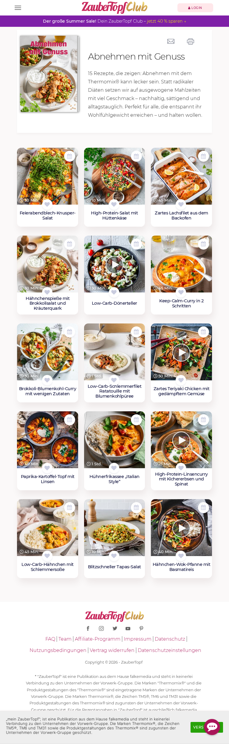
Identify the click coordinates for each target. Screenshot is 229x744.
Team (65, 639)
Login (196, 8)
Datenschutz (170, 639)
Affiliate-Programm (97, 639)
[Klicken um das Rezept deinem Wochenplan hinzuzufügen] (69, 156)
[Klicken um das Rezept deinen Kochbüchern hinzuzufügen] (47, 204)
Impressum (137, 639)
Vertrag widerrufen (112, 650)
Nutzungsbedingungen (58, 650)
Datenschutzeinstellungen (169, 650)
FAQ (50, 639)
